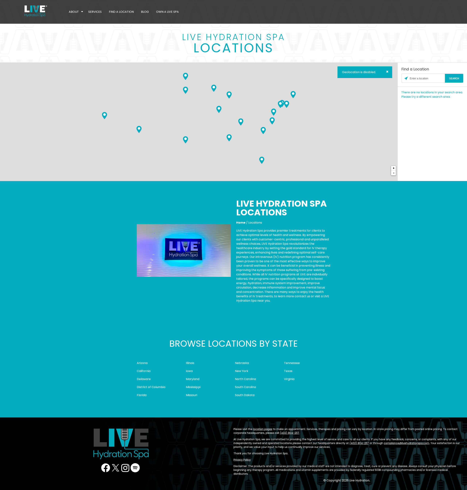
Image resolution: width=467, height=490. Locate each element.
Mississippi (193, 387)
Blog (145, 12)
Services (95, 12)
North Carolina (245, 379)
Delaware (144, 379)
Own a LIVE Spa (167, 12)
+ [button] (394, 168)
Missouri (191, 395)
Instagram (125, 467)
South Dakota (244, 395)
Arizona (142, 363)
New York (241, 371)
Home (240, 222)
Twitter (115, 467)
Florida (141, 395)
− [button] (393, 173)
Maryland (192, 379)
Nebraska (242, 363)
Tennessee (292, 363)
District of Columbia (151, 387)
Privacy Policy (242, 460)
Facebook (105, 467)
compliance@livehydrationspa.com (406, 443)
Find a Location (121, 12)
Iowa (189, 371)
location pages (262, 429)
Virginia (289, 379)
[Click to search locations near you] (406, 78)
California (143, 371)
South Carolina (245, 387)
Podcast (135, 467)
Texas (288, 371)
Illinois (190, 363)
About (74, 12)
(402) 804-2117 (289, 433)
